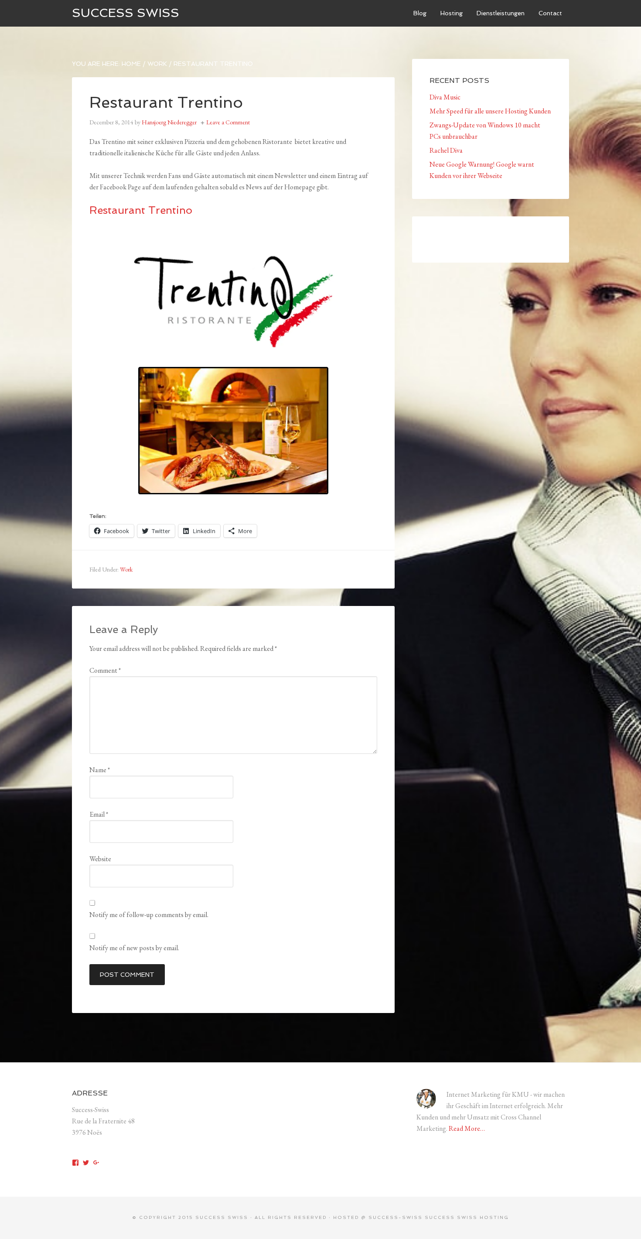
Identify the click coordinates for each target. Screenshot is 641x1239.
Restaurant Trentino (140, 210)
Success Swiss (125, 13)
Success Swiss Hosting (467, 1217)
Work (126, 569)
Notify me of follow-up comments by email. (148, 914)
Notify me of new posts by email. (134, 947)
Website (100, 858)
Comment (105, 670)
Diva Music (445, 97)
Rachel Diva (446, 150)
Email (98, 814)
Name (99, 769)
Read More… (467, 1128)
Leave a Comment (228, 122)
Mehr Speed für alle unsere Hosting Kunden (490, 111)
